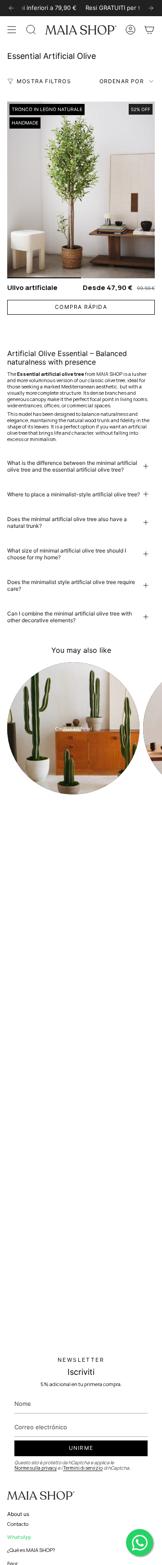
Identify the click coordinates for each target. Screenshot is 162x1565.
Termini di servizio (83, 1468)
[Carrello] (149, 29)
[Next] (151, 8)
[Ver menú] (12, 29)
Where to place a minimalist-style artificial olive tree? (73, 494)
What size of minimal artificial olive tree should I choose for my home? (66, 554)
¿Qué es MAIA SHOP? (31, 1550)
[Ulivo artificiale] (81, 190)
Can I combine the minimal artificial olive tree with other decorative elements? (69, 617)
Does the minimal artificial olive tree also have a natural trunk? (67, 522)
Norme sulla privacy (35, 1468)
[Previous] (11, 8)
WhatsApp (19, 1537)
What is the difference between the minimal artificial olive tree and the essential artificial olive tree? (72, 466)
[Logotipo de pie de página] (41, 1495)
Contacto (17, 1523)
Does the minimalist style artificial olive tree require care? (71, 585)
